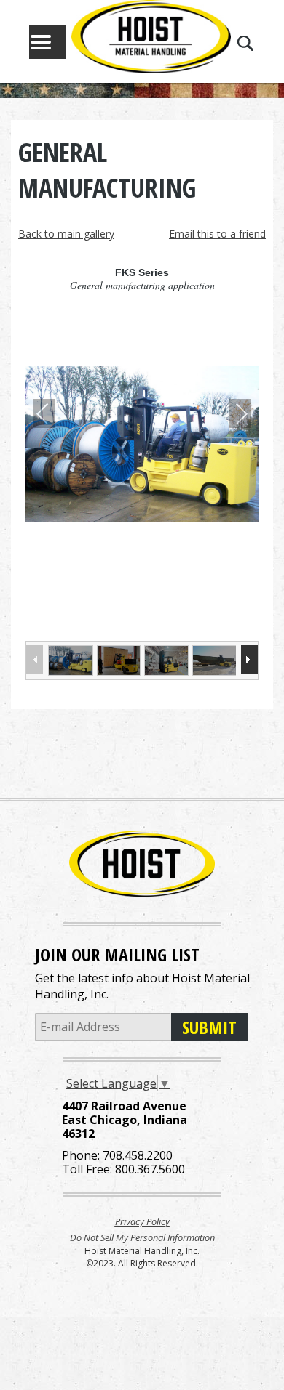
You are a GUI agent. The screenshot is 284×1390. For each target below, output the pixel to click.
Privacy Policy (142, 1221)
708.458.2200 (138, 1155)
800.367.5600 (150, 1169)
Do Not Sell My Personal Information (142, 1237)
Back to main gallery (66, 234)
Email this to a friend (217, 234)
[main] (142, 414)
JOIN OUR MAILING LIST (117, 954)
